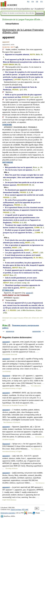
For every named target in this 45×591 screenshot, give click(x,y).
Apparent (6, 376)
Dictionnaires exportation (8, 513)
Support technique (16, 509)
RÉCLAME (25, 509)
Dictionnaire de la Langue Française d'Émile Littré (22, 20)
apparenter (36, 331)
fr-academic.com (9, 3)
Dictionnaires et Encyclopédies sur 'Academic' (22, 9)
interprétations (12, 24)
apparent (6, 342)
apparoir (29, 293)
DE (37, 2)
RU (28, 2)
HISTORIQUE (7, 162)
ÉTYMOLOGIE (8, 290)
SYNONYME (7, 125)
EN (33, 2)
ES (41, 2)
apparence (10, 331)
